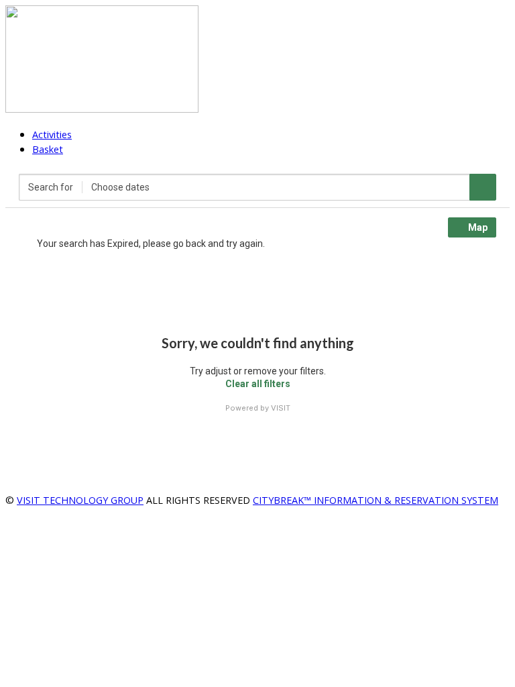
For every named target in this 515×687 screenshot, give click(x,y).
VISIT (280, 408)
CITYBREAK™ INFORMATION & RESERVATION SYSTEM (375, 500)
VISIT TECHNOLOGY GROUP (80, 500)
